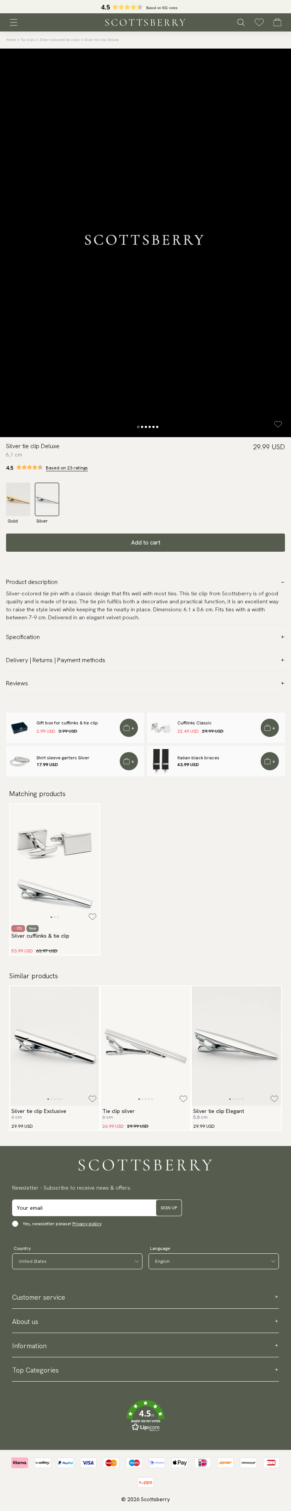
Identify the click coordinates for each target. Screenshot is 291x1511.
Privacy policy (87, 1224)
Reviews (17, 683)
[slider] (145, 6)
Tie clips (27, 39)
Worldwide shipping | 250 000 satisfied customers (145, 7)
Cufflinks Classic (194, 723)
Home (11, 39)
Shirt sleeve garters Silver (62, 758)
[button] (145, 1416)
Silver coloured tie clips (59, 39)
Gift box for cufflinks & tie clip (67, 723)
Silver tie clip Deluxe (101, 39)
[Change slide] (138, 427)
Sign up (169, 1208)
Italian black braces (198, 758)
